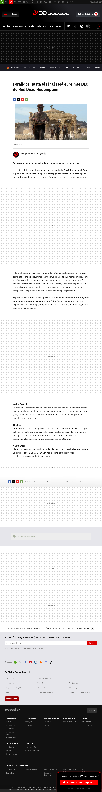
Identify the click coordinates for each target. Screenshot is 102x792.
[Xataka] (2, 2)
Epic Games (87, 67)
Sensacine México (50, 769)
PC (70, 678)
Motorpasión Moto (88, 725)
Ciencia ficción (15, 67)
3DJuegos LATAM (31, 769)
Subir (90, 710)
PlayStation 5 (11, 678)
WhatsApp (15, 662)
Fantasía (42, 67)
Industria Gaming (12, 683)
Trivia (31, 26)
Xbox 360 (79, 482)
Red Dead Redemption (52, 482)
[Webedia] (12, 709)
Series (58, 26)
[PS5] (75, 26)
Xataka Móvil (10, 725)
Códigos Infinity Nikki (33, 628)
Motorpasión (86, 722)
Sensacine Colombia (47, 774)
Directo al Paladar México (69, 770)
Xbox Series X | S (44, 678)
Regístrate (89, 14)
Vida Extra (28, 725)
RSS (41, 662)
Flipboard (22, 99)
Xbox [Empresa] (75, 688)
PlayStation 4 (74, 683)
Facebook (14, 99)
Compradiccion (11, 754)
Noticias (37, 482)
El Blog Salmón (30, 747)
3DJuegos (51, 13)
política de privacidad (36, 648)
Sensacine (47, 722)
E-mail (26, 99)
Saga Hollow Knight (13, 688)
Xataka (8, 722)
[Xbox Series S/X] (81, 26)
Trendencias (10, 747)
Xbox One (41, 683)
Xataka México (11, 769)
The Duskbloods (29, 67)
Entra (80, 14)
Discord (46, 662)
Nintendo (98, 67)
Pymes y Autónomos (32, 750)
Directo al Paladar (69, 722)
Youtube (30, 662)
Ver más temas (12, 699)
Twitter (18, 99)
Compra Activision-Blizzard (79, 692)
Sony (8, 692)
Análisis (6, 26)
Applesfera (10, 729)
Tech (51, 26)
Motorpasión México (86, 770)
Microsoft (41, 688)
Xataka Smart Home (11, 733)
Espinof (46, 725)
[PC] (69, 26)
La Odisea (75, 67)
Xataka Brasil (10, 773)
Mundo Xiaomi (11, 738)
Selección (41, 26)
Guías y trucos (19, 26)
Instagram (36, 662)
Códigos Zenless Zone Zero (55, 628)
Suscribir (92, 643)
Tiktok (51, 662)
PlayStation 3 (68, 482)
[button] (33, 153)
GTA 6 (66, 67)
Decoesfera (10, 750)
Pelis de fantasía (54, 67)
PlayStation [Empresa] (45, 692)
